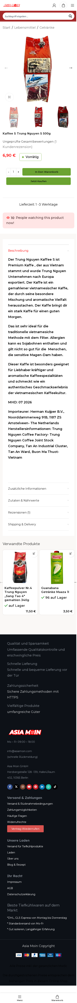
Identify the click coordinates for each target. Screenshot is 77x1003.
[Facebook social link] (10, 787)
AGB (10, 888)
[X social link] (16, 787)
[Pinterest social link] (35, 787)
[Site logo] (12, 5)
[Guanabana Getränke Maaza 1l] (56, 567)
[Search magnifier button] (70, 16)
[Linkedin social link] (42, 787)
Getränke (47, 28)
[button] (6, 68)
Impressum (14, 882)
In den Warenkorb (46, 171)
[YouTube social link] (29, 787)
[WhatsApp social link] (48, 787)
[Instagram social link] (22, 787)
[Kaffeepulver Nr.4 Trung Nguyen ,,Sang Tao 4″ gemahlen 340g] (20, 567)
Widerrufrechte (16, 822)
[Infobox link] (28, 644)
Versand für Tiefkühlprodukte (25, 846)
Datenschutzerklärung (21, 894)
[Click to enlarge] (9, 97)
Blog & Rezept (16, 864)
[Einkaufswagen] (63, 5)
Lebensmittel (25, 28)
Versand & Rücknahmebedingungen (30, 803)
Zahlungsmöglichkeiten (22, 809)
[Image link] (25, 732)
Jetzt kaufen (39, 181)
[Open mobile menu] (72, 5)
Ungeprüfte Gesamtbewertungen (28, 141)
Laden (11, 852)
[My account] (54, 5)
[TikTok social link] (55, 787)
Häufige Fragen (17, 816)
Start (6, 28)
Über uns (12, 858)
